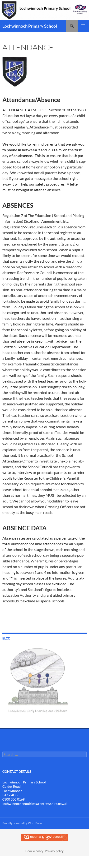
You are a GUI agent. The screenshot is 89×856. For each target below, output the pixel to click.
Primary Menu (83, 26)
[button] (14, 72)
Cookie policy (34, 851)
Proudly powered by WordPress (22, 823)
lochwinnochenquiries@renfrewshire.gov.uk (34, 804)
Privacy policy (54, 851)
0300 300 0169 (13, 799)
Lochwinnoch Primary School (29, 26)
